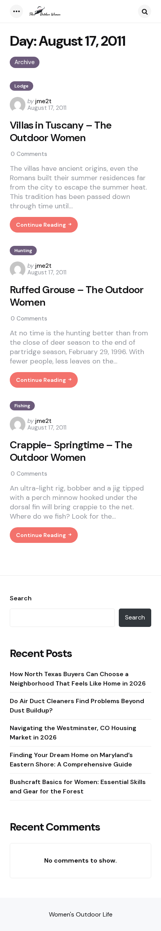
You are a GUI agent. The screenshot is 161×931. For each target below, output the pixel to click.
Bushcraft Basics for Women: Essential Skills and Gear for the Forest (78, 786)
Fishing (22, 406)
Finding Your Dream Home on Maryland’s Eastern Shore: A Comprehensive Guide (71, 759)
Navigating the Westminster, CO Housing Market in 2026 (73, 732)
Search (21, 598)
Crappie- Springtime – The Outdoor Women (71, 451)
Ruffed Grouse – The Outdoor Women (76, 296)
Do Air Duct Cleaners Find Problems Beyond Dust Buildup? (77, 705)
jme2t (43, 101)
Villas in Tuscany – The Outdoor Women (61, 131)
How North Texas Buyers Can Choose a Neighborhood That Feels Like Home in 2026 (78, 679)
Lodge (21, 86)
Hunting (23, 250)
